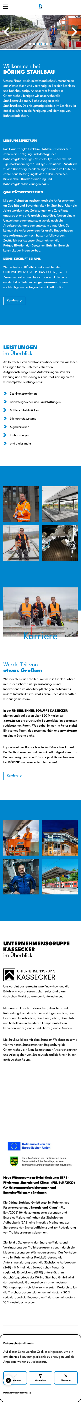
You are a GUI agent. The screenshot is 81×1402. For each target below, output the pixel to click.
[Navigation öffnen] (6, 6)
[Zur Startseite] (40, 6)
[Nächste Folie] (74, 31)
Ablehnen (66, 1381)
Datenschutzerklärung (15, 1393)
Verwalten (40, 1381)
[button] (30, 44)
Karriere (12, 300)
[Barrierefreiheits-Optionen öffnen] (8, 1380)
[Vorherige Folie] (6, 31)
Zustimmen (15, 1381)
